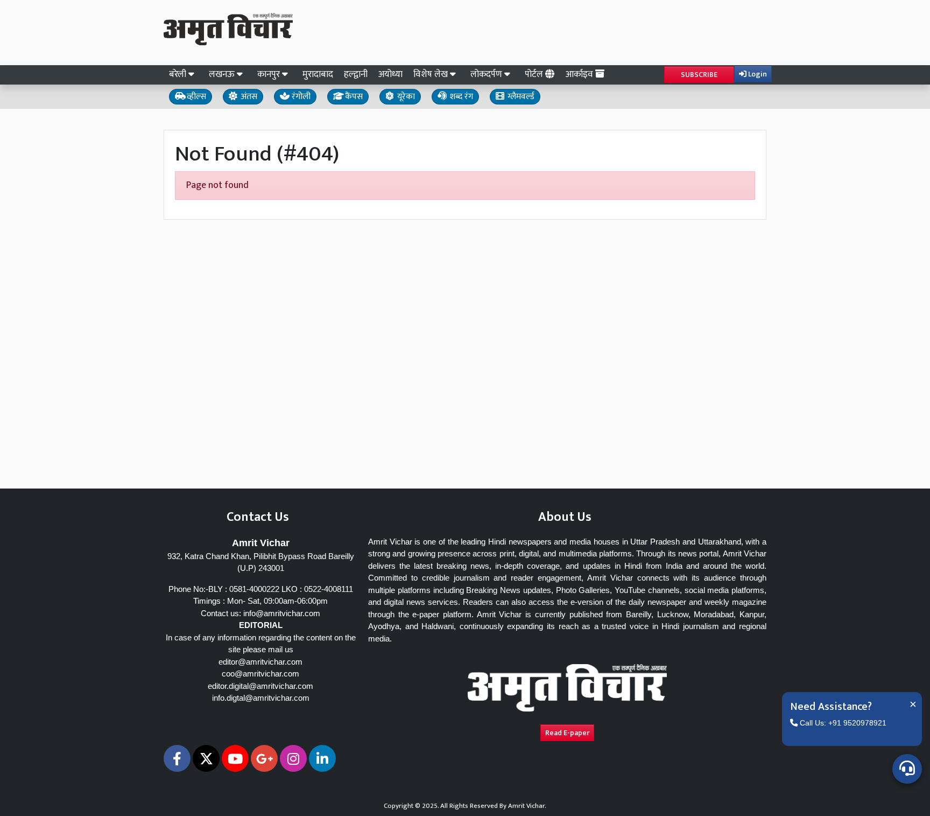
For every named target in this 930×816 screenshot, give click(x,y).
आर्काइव (580, 74)
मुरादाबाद (317, 74)
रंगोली (300, 96)
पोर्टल (535, 74)
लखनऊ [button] (223, 74)
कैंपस (353, 96)
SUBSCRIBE (699, 74)
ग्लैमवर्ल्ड (519, 96)
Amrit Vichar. (527, 806)
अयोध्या (390, 74)
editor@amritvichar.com (260, 661)
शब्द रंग (460, 96)
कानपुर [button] (269, 74)
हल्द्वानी (356, 74)
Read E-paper (567, 733)
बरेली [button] (178, 74)
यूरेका (405, 96)
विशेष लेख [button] (431, 74)
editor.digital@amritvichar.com (260, 686)
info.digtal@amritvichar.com (260, 697)
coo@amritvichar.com (260, 673)
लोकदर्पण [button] (487, 74)
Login (756, 74)
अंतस (247, 96)
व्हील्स (195, 96)
